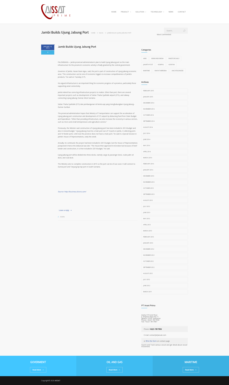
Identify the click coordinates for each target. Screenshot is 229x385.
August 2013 (148, 200)
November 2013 (148, 182)
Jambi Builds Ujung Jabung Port (77, 46)
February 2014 (148, 164)
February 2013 (148, 237)
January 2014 (148, 170)
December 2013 (148, 176)
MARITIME (191, 362)
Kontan (172, 65)
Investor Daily (174, 58)
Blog (101, 33)
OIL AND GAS (114, 362)
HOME (113, 12)
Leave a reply (64, 210)
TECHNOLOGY (156, 12)
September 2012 (148, 267)
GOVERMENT (38, 362)
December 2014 (148, 103)
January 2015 (148, 97)
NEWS (171, 12)
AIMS (144, 58)
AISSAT (57, 380)
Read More (36, 370)
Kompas (161, 65)
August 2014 (148, 127)
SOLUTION (139, 12)
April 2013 (147, 225)
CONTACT (182, 12)
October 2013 (148, 188)
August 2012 (148, 273)
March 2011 (147, 292)
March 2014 (147, 158)
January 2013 (148, 243)
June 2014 (146, 139)
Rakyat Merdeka (161, 71)
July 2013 (146, 206)
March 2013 (147, 231)
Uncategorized (177, 71)
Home (93, 33)
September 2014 (148, 121)
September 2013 (148, 194)
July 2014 (146, 133)
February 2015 (148, 91)
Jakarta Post (148, 65)
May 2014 (146, 145)
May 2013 (146, 219)
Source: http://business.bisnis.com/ (72, 191)
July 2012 (146, 279)
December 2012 (148, 249)
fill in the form (151, 341)
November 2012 (148, 255)
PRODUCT (125, 12)
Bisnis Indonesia (157, 58)
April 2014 (147, 152)
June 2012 (146, 286)
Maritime (146, 71)
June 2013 (146, 212)
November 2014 (148, 109)
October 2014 (148, 115)
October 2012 (148, 261)
